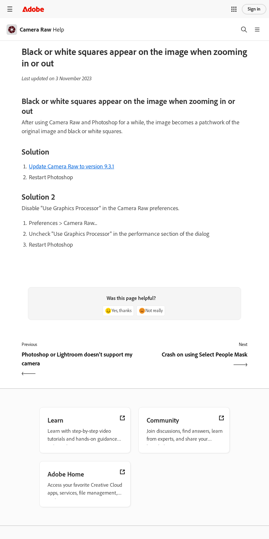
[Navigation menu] (10, 9)
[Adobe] (33, 9)
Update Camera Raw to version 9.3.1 (71, 166)
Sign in (254, 9)
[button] (234, 9)
